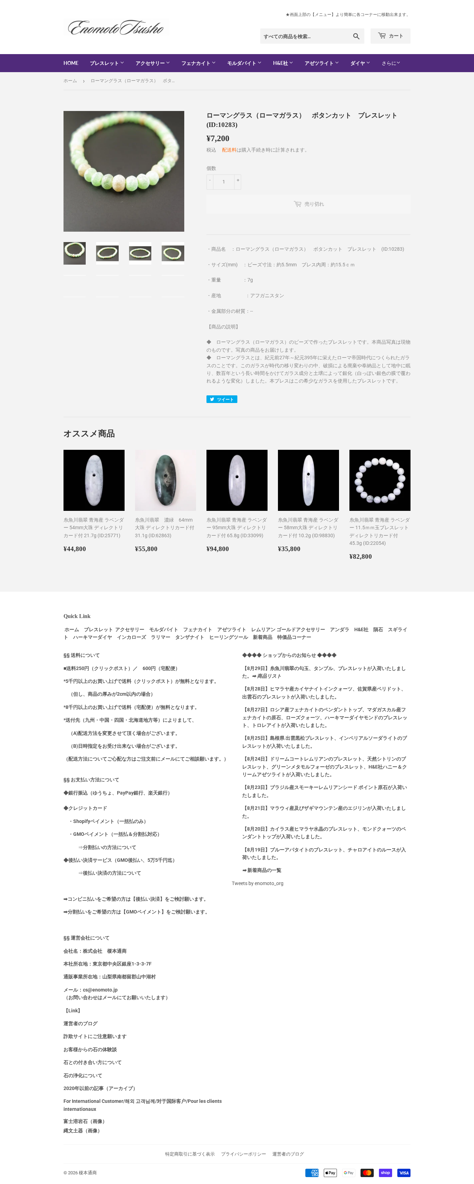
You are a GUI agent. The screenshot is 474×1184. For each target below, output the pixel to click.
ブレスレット (105, 63)
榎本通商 (88, 1172)
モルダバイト (242, 63)
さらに (389, 63)
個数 (211, 168)
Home (71, 63)
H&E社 (281, 63)
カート (396, 35)
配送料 (229, 150)
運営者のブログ (288, 1154)
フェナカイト (196, 63)
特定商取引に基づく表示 (190, 1154)
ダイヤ (358, 63)
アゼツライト (320, 63)
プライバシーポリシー (243, 1154)
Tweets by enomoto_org (257, 883)
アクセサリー (151, 63)
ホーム (70, 80)
